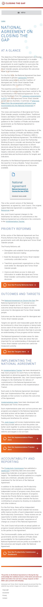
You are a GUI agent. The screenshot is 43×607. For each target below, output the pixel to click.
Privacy (4, 595)
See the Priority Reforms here (20, 285)
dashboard (5, 471)
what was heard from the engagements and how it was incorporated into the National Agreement (20, 103)
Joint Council (9, 422)
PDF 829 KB (15, 196)
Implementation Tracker (13, 370)
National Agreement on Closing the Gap (19, 301)
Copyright (5, 590)
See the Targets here (17, 352)
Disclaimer (5, 592)
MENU (23, 13)
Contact (4, 598)
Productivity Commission (14, 468)
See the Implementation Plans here (20, 438)
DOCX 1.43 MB (22, 196)
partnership (22, 78)
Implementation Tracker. (15, 221)
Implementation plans (9, 402)
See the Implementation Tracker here (21, 448)
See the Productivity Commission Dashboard (22, 553)
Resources (5, 210)
